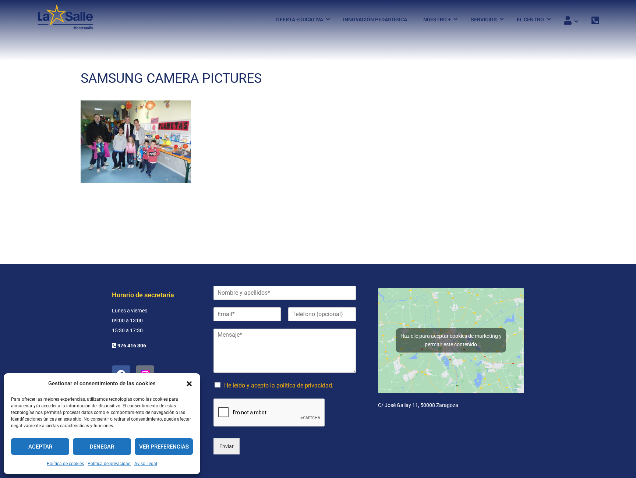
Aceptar (40, 446)
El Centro (530, 19)
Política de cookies (65, 463)
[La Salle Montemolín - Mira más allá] (65, 19)
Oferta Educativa (299, 19)
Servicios (484, 19)
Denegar (102, 446)
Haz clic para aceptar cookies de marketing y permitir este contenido (451, 340)
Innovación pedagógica (375, 19)
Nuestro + (437, 19)
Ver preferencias (164, 446)
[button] (189, 383)
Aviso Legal (145, 463)
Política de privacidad (109, 463)
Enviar (226, 446)
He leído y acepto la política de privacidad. (278, 385)
